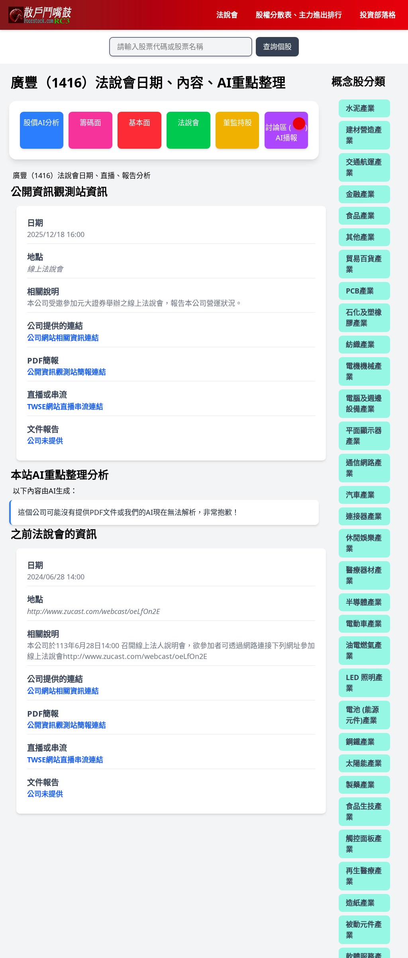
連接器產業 (364, 516)
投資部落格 (378, 14)
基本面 (139, 122)
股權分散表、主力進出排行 (299, 14)
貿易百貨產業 (364, 264)
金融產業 (360, 194)
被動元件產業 (364, 929)
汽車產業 (360, 494)
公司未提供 (45, 440)
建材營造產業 (364, 135)
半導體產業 (364, 602)
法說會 (227, 14)
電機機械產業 (364, 371)
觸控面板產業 (364, 844)
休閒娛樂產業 (364, 543)
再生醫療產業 (364, 876)
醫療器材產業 (364, 575)
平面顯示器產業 (364, 436)
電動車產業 (364, 623)
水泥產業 (360, 108)
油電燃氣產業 (364, 650)
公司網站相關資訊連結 (63, 337)
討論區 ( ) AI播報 (286, 132)
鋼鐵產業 (360, 741)
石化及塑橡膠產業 (364, 317)
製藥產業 (360, 784)
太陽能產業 (364, 763)
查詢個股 (277, 46)
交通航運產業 (364, 167)
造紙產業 (360, 902)
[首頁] (39, 15)
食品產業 (360, 215)
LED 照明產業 (364, 682)
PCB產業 (360, 290)
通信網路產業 (364, 468)
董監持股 (237, 122)
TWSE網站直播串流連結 (65, 406)
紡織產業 (360, 344)
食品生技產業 (364, 811)
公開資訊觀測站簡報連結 (66, 372)
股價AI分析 (41, 122)
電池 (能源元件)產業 (362, 715)
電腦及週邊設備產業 (364, 403)
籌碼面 (90, 122)
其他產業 (360, 237)
